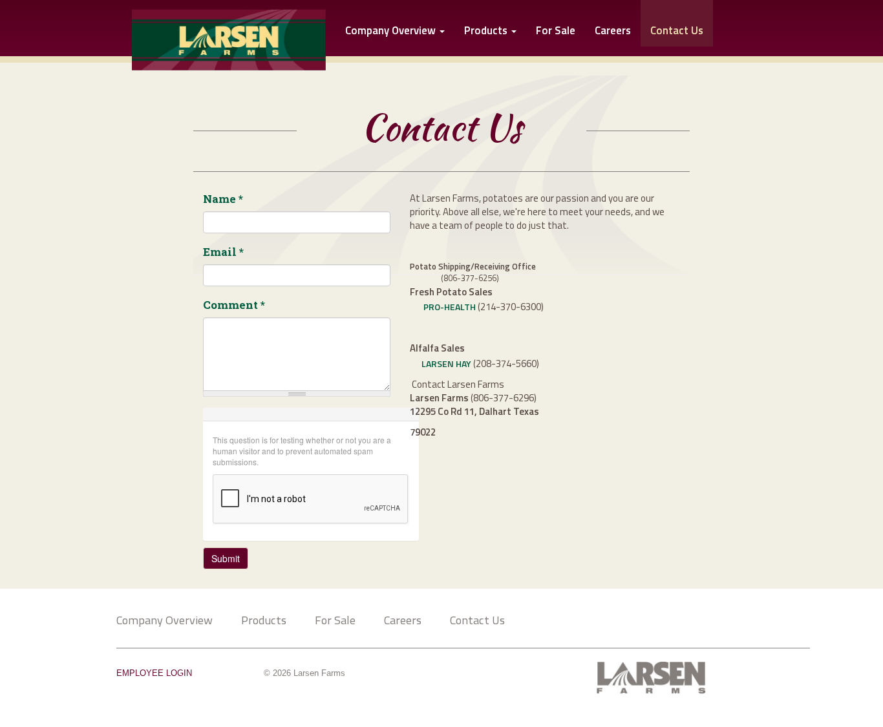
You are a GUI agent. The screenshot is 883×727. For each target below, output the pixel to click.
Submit (225, 558)
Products (487, 31)
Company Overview (391, 31)
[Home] (213, 37)
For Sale (555, 31)
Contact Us (477, 620)
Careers (613, 31)
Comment (234, 304)
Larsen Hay (446, 363)
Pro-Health (449, 306)
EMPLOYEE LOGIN (154, 673)
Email (223, 251)
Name (223, 198)
